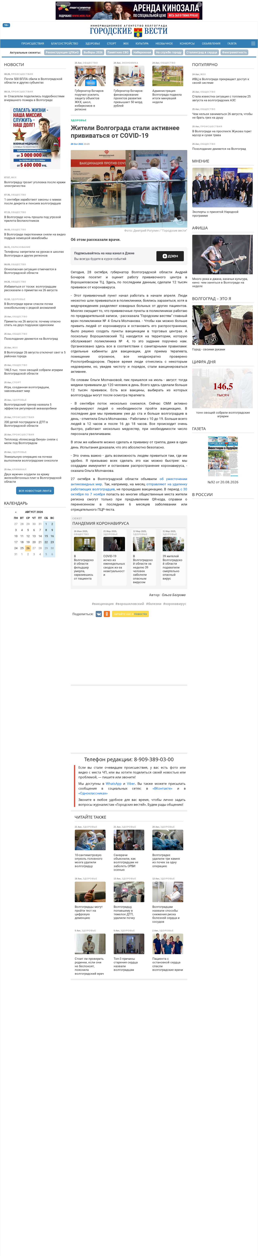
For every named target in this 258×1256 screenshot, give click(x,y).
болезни (154, 604)
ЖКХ (126, 43)
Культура (142, 43)
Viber (131, 783)
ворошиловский (131, 604)
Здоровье (92, 43)
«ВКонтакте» (162, 788)
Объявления (211, 43)
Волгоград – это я (211, 298)
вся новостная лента (35, 490)
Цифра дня (204, 361)
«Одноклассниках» (93, 793)
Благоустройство (64, 43)
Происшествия (32, 43)
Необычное (164, 43)
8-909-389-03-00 (154, 759)
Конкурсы (187, 43)
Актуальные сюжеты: (25, 52)
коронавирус (175, 604)
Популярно (205, 64)
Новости (14, 64)
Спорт (111, 43)
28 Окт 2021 (77, 144)
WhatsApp (114, 783)
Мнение (200, 161)
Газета (232, 43)
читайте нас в (130, 614)
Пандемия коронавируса (100, 523)
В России (202, 494)
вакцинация (104, 604)
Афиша (200, 227)
